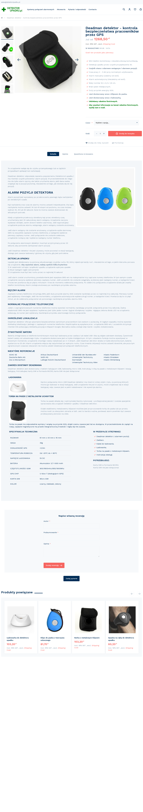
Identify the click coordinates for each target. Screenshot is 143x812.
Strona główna (2, 18)
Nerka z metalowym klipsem (87, 638)
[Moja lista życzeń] (135, 10)
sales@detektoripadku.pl (10, 2)
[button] (129, 9)
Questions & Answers (83, 154)
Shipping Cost (109, 44)
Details (53, 154)
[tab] (53, 154)
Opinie (65, 154)
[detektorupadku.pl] (11, 9)
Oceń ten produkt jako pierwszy (99, 53)
